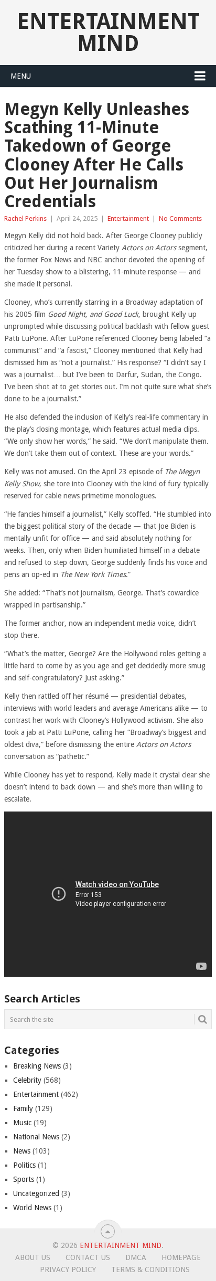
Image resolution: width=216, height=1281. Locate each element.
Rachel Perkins (25, 218)
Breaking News (37, 1066)
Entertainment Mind (108, 32)
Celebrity (27, 1080)
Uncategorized (36, 1193)
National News (36, 1137)
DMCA (135, 1257)
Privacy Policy (68, 1269)
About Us (32, 1257)
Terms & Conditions (150, 1269)
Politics (24, 1165)
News (21, 1151)
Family (23, 1108)
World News (32, 1207)
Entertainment (128, 218)
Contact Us (88, 1257)
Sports (23, 1179)
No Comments (180, 218)
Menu (20, 76)
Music (22, 1122)
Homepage (181, 1257)
